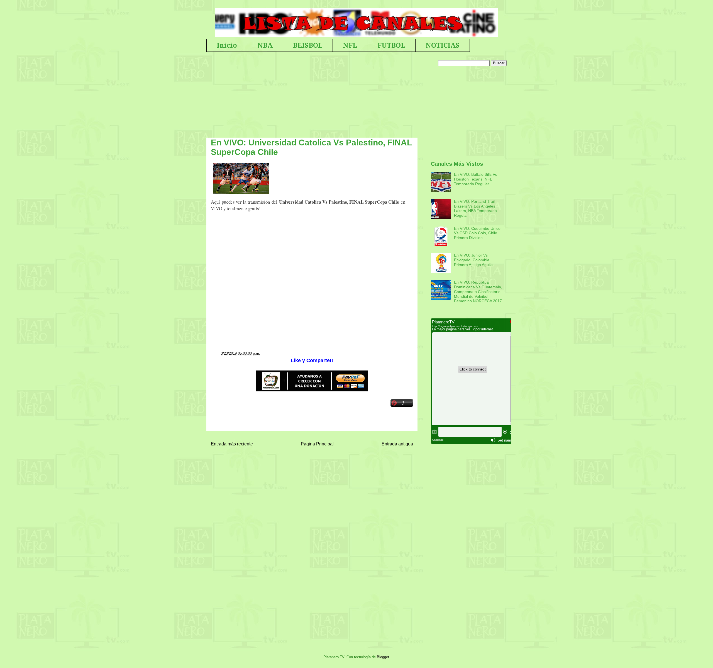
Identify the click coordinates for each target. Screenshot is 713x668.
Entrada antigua (397, 444)
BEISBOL (308, 45)
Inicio (227, 45)
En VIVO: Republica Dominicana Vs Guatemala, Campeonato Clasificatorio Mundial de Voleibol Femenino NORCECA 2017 (478, 291)
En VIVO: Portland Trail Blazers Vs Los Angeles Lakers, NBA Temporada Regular (475, 208)
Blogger (383, 657)
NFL (350, 45)
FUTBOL (391, 45)
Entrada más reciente (232, 444)
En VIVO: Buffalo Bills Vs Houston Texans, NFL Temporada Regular (475, 179)
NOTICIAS (443, 45)
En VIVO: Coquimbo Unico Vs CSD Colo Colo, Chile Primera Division (477, 233)
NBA (265, 45)
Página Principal (317, 444)
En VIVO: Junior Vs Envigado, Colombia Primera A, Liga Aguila (473, 260)
